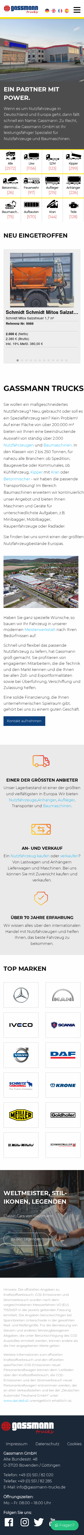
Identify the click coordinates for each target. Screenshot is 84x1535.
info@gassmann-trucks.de (41, 1487)
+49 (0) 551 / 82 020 (36, 1475)
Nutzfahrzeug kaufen (30, 856)
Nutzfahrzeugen (19, 445)
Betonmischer (17, 479)
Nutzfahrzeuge (23, 800)
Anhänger (47, 800)
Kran (55, 472)
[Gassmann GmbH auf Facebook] (9, 1522)
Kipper (37, 472)
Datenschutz (47, 1444)
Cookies (74, 1444)
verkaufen (69, 856)
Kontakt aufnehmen (24, 721)
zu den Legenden (26, 1239)
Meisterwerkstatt (40, 629)
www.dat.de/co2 (16, 1400)
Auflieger (66, 800)
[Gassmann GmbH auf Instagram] (25, 1522)
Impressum (17, 1444)
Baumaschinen (57, 445)
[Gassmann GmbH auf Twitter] (39, 1522)
